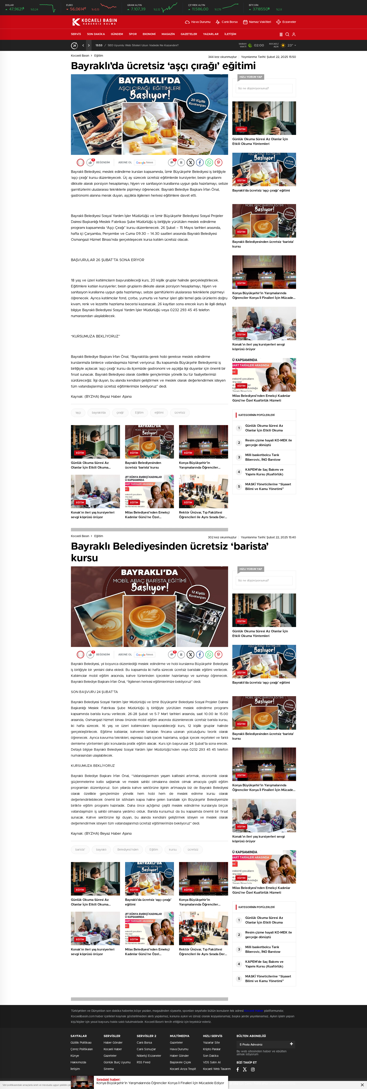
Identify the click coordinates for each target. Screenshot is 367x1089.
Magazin (168, 34)
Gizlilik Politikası (81, 1042)
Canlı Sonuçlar (146, 1049)
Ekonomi (149, 34)
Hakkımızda (78, 1062)
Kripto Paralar (212, 1049)
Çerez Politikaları (82, 1049)
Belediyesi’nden (127, 849)
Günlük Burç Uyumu (117, 1062)
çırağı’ (120, 412)
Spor (133, 34)
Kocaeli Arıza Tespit (183, 1069)
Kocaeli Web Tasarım (217, 1069)
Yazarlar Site (211, 1042)
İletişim (230, 34)
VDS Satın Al (212, 1062)
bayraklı (101, 849)
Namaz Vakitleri (260, 22)
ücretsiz (180, 412)
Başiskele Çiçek (180, 1062)
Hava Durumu (200, 22)
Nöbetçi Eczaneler (149, 1055)
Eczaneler (289, 22)
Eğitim (98, 55)
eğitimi (159, 412)
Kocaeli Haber (254, 1010)
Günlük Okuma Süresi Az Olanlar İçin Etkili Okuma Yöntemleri (147, 45)
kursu (173, 849)
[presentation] (83, 45)
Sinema (109, 1069)
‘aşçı (78, 412)
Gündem (117, 34)
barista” (80, 849)
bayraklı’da (99, 412)
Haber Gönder (113, 1042)
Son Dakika (96, 34)
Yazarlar (211, 34)
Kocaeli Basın (80, 55)
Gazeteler (189, 34)
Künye (75, 1055)
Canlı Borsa (230, 22)
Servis (76, 34)
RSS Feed (143, 1062)
